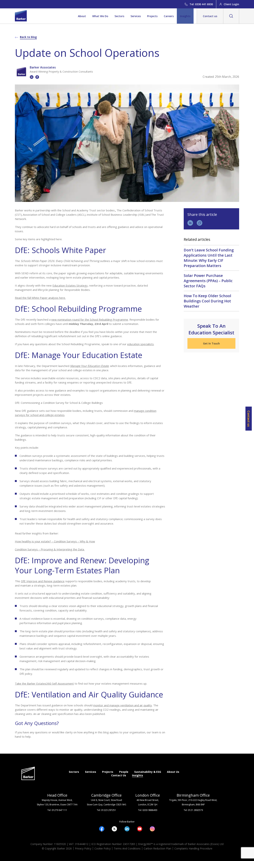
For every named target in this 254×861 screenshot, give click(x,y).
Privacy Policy (83, 848)
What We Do (100, 16)
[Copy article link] (199, 223)
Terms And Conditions (127, 848)
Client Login (231, 4)
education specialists (140, 344)
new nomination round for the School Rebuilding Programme (89, 319)
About (82, 16)
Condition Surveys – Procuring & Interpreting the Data (50, 549)
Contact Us (118, 775)
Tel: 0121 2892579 (193, 810)
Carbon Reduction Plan (157, 848)
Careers (169, 16)
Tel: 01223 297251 (106, 810)
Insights (185, 16)
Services (136, 16)
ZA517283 (129, 844)
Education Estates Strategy (70, 285)
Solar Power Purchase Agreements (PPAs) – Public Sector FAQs (208, 280)
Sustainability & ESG (147, 772)
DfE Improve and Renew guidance (43, 581)
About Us (173, 772)
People (123, 772)
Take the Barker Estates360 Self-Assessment (44, 683)
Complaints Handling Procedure (193, 848)
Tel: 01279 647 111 (57, 810)
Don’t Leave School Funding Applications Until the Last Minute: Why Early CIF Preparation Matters (209, 257)
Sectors (119, 16)
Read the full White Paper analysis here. (40, 298)
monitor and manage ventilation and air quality (122, 705)
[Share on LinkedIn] (190, 223)
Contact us (210, 16)
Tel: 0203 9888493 (147, 810)
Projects (152, 16)
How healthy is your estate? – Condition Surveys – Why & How (55, 541)
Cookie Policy (102, 848)
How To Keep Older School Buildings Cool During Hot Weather (207, 301)
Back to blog (28, 37)
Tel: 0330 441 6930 (201, 4)
